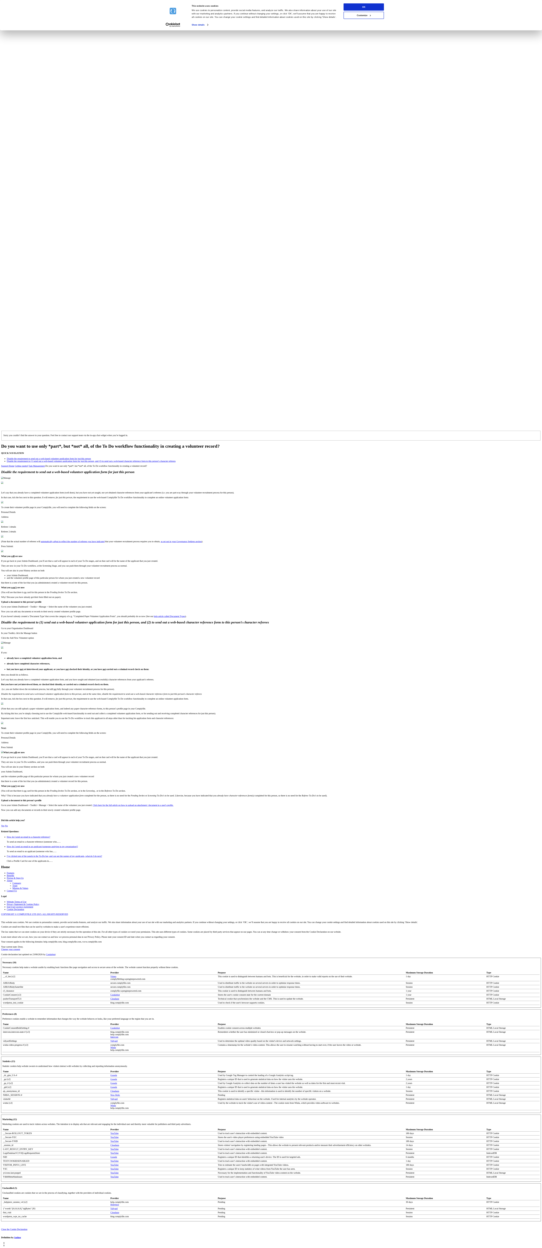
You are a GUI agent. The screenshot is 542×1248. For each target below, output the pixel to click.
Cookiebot (50, 954)
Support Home (7, 466)
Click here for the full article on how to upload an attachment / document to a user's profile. (133, 805)
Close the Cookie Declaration (14, 1229)
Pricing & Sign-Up (15, 878)
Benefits (10, 875)
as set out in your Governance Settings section (181, 541)
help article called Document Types (169, 616)
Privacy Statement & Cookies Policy (23, 904)
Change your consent (10, 949)
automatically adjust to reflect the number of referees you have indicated (73, 541)
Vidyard (114, 1041)
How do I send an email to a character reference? (28, 837)
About (9, 880)
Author (17, 1237)
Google (113, 1075)
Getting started (21, 466)
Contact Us (12, 891)
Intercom (114, 1037)
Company (16, 883)
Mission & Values (20, 888)
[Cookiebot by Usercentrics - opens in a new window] (173, 25)
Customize (362, 15)
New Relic (115, 1095)
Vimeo (113, 976)
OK (363, 7)
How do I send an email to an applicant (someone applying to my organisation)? (42, 846)
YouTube (114, 1133)
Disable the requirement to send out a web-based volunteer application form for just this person (49, 458)
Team (14, 885)
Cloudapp (114, 999)
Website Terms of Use (16, 902)
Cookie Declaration (15, 909)
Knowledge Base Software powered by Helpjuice (271, 918)
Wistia (113, 1047)
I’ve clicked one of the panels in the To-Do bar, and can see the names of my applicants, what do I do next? (54, 856)
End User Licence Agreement (20, 907)
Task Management (36, 466)
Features (10, 873)
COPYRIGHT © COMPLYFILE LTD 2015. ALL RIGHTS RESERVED (34, 914)
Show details (198, 25)
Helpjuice (114, 1204)
